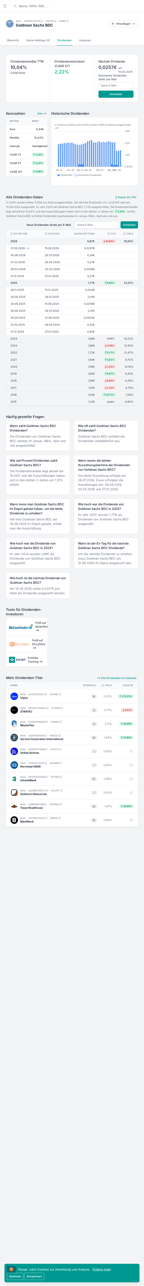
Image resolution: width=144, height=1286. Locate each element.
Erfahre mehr (102, 1269)
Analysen (85, 40)
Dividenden (64, 40)
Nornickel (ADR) (30, 766)
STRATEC (26, 711)
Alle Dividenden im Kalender (118, 678)
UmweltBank (28, 780)
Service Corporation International (41, 739)
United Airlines (29, 752)
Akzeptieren (34, 1276)
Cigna (24, 697)
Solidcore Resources (33, 794)
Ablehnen (15, 1276)
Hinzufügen (123, 23)
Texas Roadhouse (31, 807)
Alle (40, 113)
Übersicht (13, 40)
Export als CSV (126, 197)
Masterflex (27, 725)
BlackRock (27, 821)
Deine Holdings (38, 40)
